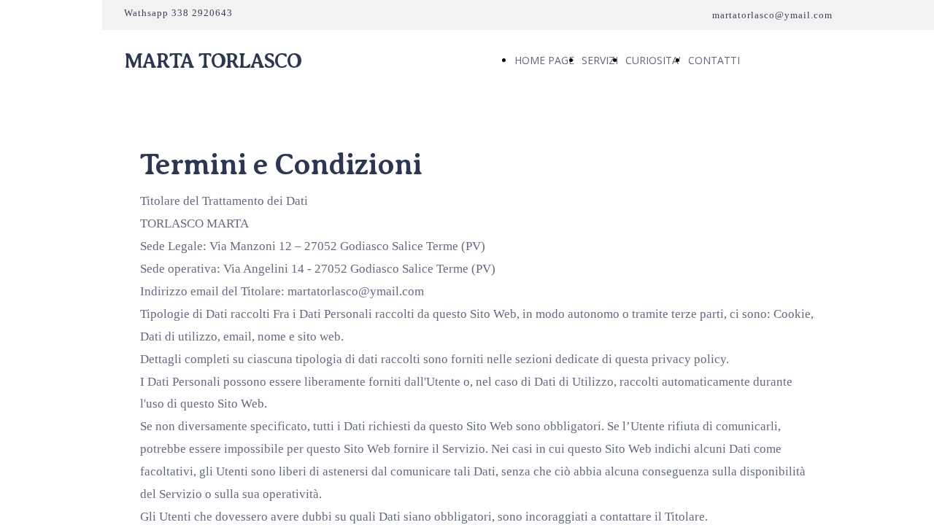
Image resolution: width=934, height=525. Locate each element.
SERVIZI (600, 60)
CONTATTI (714, 60)
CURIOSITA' (653, 60)
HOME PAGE (544, 60)
